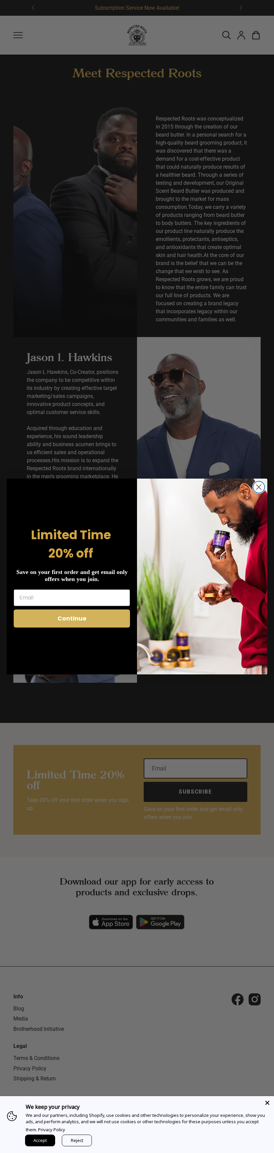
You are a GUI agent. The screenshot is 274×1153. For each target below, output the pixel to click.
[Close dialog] (259, 487)
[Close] (267, 1102)
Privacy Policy (51, 1130)
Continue (72, 618)
